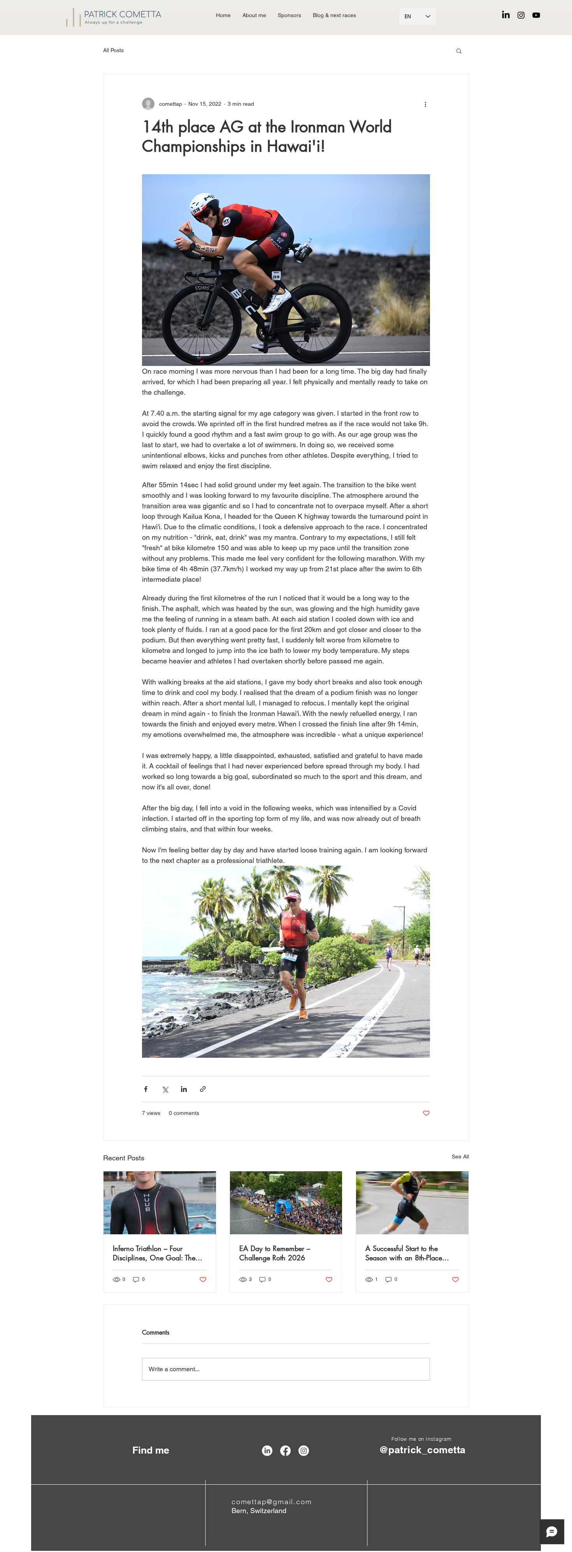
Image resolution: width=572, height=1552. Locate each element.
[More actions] (425, 103)
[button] (459, 50)
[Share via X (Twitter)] (164, 1089)
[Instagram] (521, 15)
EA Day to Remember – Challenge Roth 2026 (274, 1253)
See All (460, 1156)
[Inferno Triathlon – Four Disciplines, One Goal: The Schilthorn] (160, 1202)
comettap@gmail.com (272, 1501)
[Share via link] (203, 1089)
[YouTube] (536, 15)
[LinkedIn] (506, 15)
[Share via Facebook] (145, 1089)
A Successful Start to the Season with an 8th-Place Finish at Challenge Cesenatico (403, 1253)
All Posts (113, 50)
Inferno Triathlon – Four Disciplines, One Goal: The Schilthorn (154, 1253)
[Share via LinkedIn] (184, 1089)
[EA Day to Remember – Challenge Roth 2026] (286, 1202)
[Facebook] (285, 1450)
